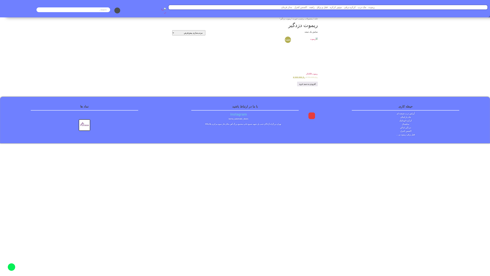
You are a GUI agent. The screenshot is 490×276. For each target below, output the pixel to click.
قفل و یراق (322, 7)
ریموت (371, 7)
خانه (316, 19)
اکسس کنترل (300, 7)
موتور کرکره (336, 7)
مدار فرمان (286, 7)
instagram (238, 114)
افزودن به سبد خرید (307, 84)
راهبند (312, 7)
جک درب (362, 7)
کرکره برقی (350, 7)
